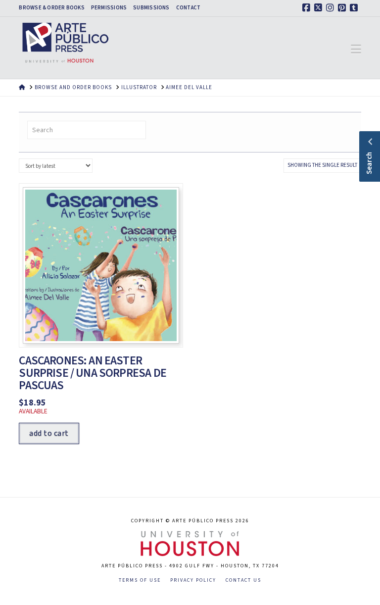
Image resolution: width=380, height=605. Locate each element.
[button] (356, 49)
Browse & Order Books (51, 7)
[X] (320, 8)
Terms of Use (140, 580)
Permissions (109, 7)
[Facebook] (308, 8)
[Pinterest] (343, 8)
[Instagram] (331, 8)
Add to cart (48, 433)
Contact (188, 7)
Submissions (151, 7)
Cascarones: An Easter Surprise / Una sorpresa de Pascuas (92, 373)
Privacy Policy (193, 580)
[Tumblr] (355, 8)
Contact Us (243, 580)
